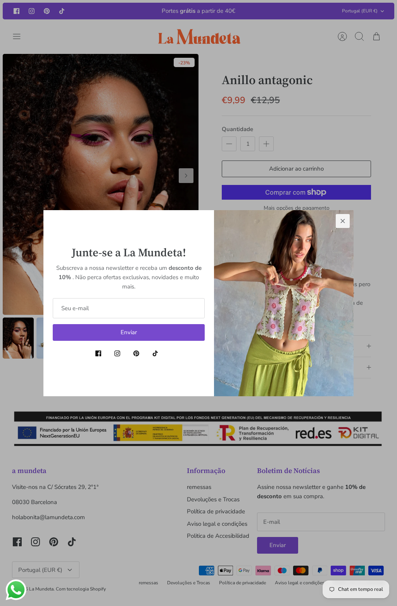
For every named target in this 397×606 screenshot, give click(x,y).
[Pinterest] (136, 353)
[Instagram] (117, 353)
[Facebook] (98, 353)
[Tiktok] (155, 353)
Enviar (129, 332)
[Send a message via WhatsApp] (16, 590)
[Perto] (343, 221)
